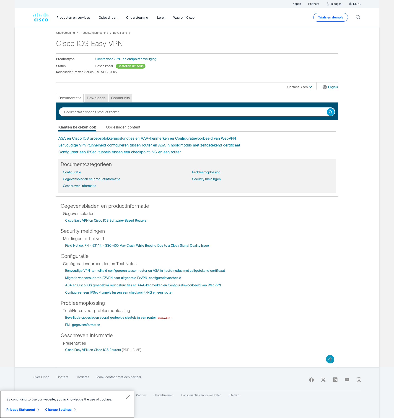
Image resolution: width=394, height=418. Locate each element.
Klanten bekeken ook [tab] (77, 127)
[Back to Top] (330, 359)
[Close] (128, 396)
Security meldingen (206, 179)
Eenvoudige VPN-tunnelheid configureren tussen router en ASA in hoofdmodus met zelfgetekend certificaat (149, 145)
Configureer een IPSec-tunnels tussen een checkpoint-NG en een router (119, 152)
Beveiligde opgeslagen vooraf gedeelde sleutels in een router (111, 317)
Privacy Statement (20, 409)
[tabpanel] (197, 145)
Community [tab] (120, 98)
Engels (333, 87)
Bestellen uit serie (131, 66)
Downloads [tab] (96, 98)
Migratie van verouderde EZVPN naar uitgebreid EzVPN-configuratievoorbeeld (123, 278)
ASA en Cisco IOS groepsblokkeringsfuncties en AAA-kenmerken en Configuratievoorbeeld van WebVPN (147, 138)
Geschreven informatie (79, 186)
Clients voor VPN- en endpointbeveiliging (125, 59)
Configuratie (72, 172)
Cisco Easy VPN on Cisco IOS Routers (93, 350)
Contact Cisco (298, 87)
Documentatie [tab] (69, 98)
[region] (67, 404)
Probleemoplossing (206, 172)
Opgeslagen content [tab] (123, 127)
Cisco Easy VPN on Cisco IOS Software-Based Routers (105, 220)
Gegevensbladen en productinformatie (91, 179)
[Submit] (330, 112)
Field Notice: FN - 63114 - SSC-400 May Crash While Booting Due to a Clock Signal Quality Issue (137, 245)
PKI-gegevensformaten (82, 325)
